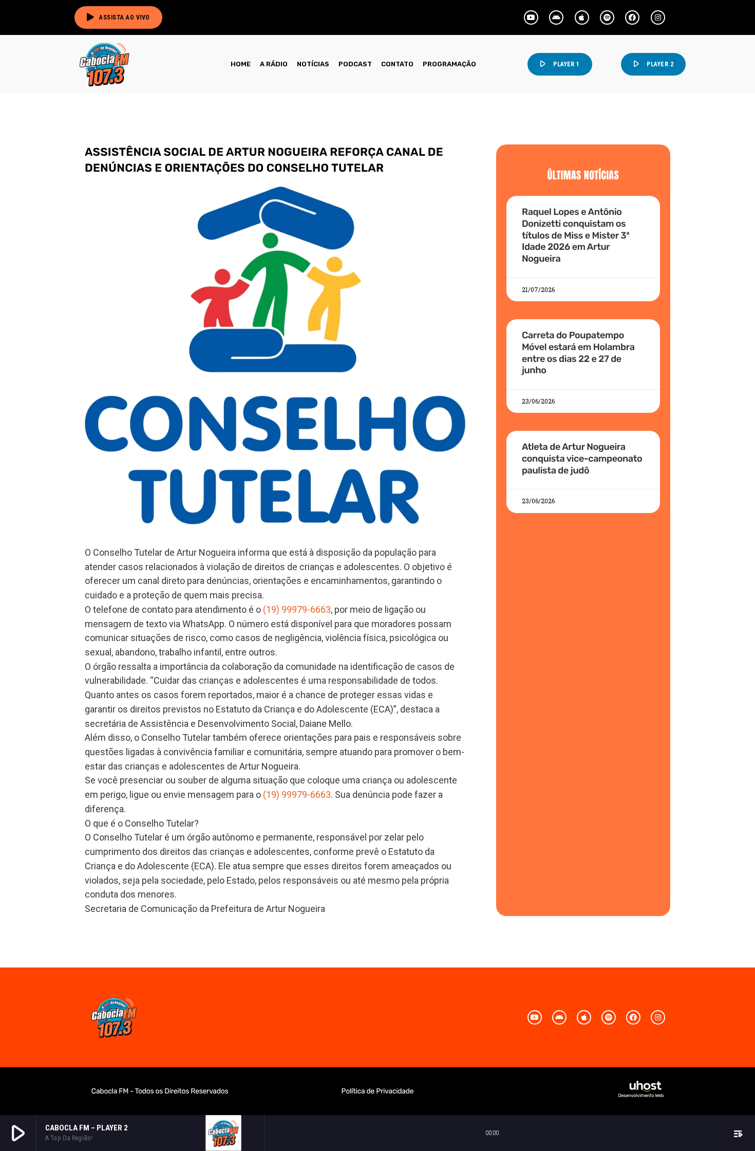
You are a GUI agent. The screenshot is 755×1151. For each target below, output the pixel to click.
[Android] (556, 17)
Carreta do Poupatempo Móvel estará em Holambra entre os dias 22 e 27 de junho (578, 353)
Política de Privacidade (378, 1091)
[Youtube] (531, 17)
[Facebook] (632, 17)
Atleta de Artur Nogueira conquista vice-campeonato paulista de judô (582, 458)
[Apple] (582, 17)
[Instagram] (658, 17)
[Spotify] (607, 17)
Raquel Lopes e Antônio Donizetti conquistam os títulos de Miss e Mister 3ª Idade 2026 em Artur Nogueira (576, 235)
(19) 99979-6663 (297, 609)
